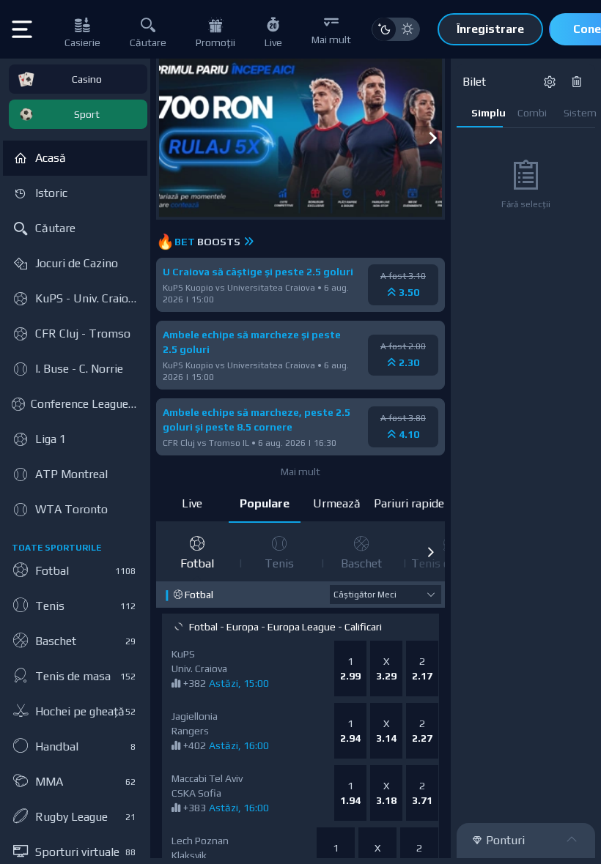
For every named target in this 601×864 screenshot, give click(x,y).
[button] (430, 552)
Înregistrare (490, 29)
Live (192, 503)
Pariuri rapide (409, 503)
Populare (265, 503)
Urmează (337, 503)
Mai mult (300, 471)
